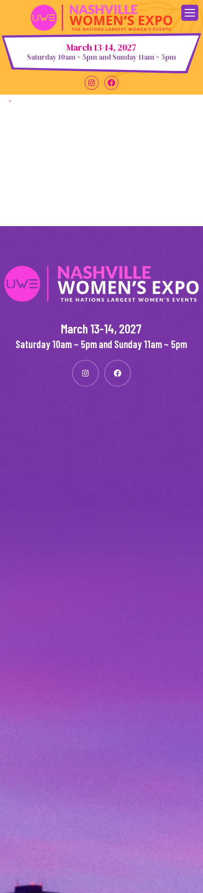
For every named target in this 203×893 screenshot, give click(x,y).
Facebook (111, 83)
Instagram (92, 83)
